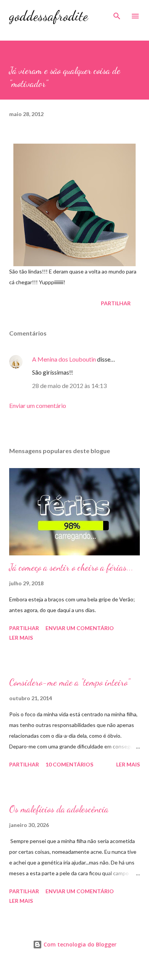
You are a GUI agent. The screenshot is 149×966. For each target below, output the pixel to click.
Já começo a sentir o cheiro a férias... (71, 567)
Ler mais (21, 637)
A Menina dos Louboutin (64, 359)
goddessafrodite (48, 16)
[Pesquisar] (116, 13)
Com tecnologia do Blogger (79, 944)
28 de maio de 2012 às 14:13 (69, 385)
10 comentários (69, 764)
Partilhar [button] (116, 303)
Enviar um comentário (37, 405)
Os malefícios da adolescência (59, 809)
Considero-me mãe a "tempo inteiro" (69, 682)
